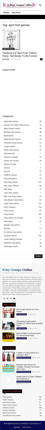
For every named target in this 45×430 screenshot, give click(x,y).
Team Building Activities (13, 239)
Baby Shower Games (12, 128)
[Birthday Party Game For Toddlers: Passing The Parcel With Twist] (8, 368)
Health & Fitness (10, 175)
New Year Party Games (13, 196)
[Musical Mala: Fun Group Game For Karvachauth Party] (8, 337)
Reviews (7, 228)
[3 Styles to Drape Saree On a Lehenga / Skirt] (8, 356)
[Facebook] (4, 298)
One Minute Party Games (14, 200)
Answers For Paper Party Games (16, 125)
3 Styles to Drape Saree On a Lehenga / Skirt (27, 354)
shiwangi (5, 59)
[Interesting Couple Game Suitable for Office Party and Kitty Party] (8, 325)
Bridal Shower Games (12, 139)
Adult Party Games (11, 121)
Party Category (9, 207)
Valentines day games (12, 243)
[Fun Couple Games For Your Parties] (8, 313)
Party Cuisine (9, 210)
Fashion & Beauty (11, 157)
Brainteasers (9, 135)
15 (41, 59)
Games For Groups (11, 160)
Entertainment (9, 153)
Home (4, 21)
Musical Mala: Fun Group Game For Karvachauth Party (28, 334)
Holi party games (10, 178)
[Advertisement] (22, 90)
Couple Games (9, 146)
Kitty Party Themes (11, 185)
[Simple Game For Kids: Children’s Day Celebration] (8, 380)
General (7, 168)
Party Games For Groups (13, 218)
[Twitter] (10, 298)
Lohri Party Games (11, 193)
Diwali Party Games (11, 150)
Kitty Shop (8, 189)
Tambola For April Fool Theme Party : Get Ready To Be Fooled (19, 54)
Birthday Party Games (12, 132)
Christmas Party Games (13, 143)
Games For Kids (10, 164)
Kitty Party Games (8, 49)
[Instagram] (7, 298)
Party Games (9, 214)
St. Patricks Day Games (13, 232)
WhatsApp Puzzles (11, 246)
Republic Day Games (12, 225)
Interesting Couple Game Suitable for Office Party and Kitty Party (29, 323)
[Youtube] (14, 298)
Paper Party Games (11, 203)
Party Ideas (8, 221)
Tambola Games (10, 235)
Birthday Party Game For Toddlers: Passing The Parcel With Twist (27, 367)
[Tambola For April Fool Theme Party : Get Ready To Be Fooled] (22, 39)
